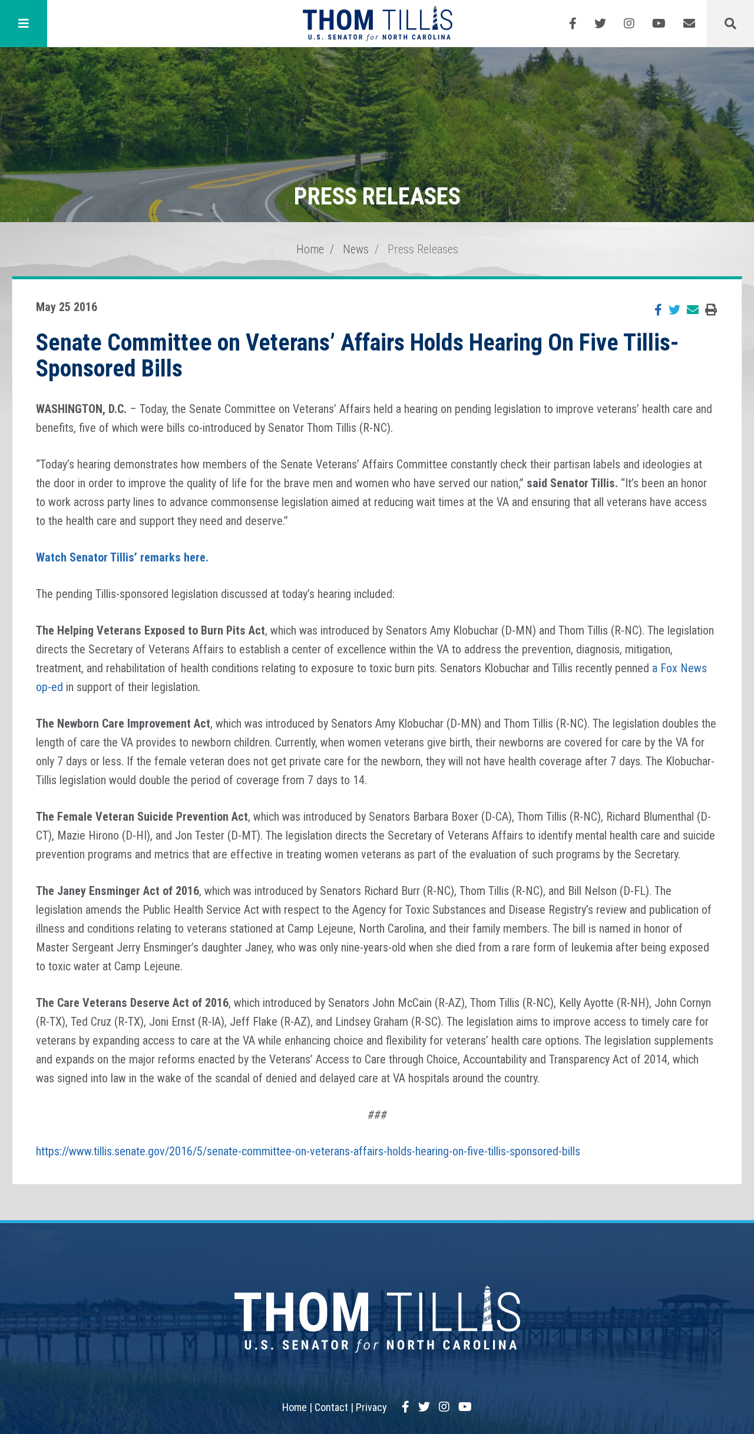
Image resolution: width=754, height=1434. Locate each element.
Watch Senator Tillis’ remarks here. (122, 557)
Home (310, 249)
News (356, 249)
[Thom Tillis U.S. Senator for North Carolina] (377, 23)
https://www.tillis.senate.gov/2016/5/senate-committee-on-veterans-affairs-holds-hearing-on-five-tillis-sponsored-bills (308, 1151)
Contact (331, 1407)
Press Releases (423, 249)
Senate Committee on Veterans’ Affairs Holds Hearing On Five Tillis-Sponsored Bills (357, 355)
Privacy (371, 1407)
